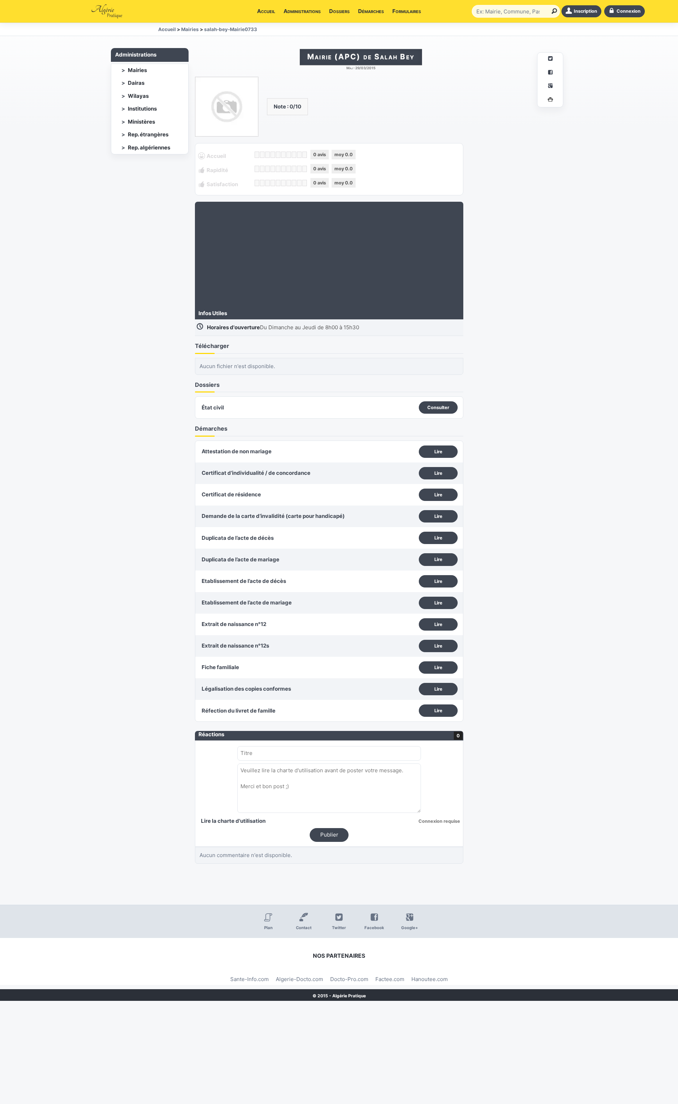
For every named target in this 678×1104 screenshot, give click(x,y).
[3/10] (267, 155)
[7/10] (288, 155)
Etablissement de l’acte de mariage (247, 602)
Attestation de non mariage (237, 451)
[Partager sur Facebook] (550, 73)
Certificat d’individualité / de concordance (256, 473)
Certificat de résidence (231, 494)
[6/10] (283, 155)
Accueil (266, 11)
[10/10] (304, 155)
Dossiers (339, 11)
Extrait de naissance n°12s (235, 645)
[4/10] (272, 155)
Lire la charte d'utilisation (233, 820)
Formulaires (406, 11)
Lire (438, 451)
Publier (329, 834)
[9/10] (299, 155)
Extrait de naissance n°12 (234, 624)
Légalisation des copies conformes (246, 688)
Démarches (371, 11)
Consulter (438, 407)
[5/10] (278, 155)
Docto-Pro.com (349, 979)
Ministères (141, 121)
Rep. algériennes (149, 147)
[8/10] (294, 155)
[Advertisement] (329, 256)
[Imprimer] (550, 100)
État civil (213, 407)
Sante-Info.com (249, 979)
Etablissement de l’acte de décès (244, 581)
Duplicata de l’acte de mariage (240, 559)
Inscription (585, 11)
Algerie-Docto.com (299, 979)
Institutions (142, 108)
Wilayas (138, 96)
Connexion (629, 11)
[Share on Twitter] (550, 59)
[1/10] (257, 155)
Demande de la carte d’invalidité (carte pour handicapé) (273, 516)
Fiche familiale (220, 667)
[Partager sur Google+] (550, 87)
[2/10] (262, 155)
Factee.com (389, 979)
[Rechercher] (553, 11)
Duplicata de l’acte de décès (238, 538)
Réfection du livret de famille (238, 710)
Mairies (137, 70)
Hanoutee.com (429, 979)
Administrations (302, 11)
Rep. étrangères (148, 134)
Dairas (136, 82)
